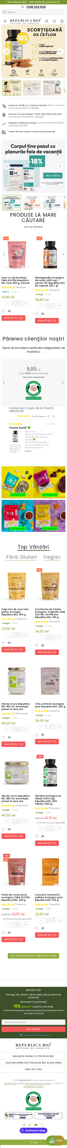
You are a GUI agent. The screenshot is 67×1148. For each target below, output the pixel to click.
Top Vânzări (33, 547)
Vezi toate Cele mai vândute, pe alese (33, 955)
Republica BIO (25, 21)
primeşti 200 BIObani (36, 1035)
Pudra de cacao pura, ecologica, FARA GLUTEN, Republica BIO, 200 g (16, 897)
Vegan (52, 557)
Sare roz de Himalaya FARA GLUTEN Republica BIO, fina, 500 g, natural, (16, 280)
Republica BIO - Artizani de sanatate (33, 2)
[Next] (60, 51)
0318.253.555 (36, 7)
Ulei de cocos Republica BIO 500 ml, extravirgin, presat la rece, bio (16, 707)
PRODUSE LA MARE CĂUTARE (33, 220)
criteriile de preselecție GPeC (37, 1083)
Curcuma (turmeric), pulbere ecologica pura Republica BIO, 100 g (49, 897)
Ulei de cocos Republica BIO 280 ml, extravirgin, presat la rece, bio (16, 799)
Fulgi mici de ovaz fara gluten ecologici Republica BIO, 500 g (15, 612)
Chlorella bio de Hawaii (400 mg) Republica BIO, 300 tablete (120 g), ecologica (15, 448)
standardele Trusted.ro (33, 1086)
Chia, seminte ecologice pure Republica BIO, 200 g (50, 705)
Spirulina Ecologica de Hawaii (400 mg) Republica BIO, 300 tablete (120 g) (48, 800)
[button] (3, 311)
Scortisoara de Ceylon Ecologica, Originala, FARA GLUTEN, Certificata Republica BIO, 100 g (50, 613)
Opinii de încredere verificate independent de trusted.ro (33, 350)
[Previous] (6, 51)
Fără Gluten (21, 557)
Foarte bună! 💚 (20, 427)
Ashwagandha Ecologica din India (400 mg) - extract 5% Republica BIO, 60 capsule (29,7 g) (50, 281)
